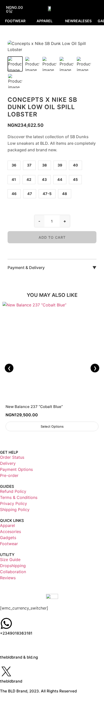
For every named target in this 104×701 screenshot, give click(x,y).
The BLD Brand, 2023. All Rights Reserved (38, 691)
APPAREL (45, 21)
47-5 (47, 193)
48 (64, 193)
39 (60, 165)
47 (29, 193)
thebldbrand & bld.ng (19, 657)
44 (59, 179)
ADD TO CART (52, 237)
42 (29, 179)
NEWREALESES (78, 21)
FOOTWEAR (15, 21)
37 (29, 165)
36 (14, 165)
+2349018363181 (16, 633)
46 (14, 193)
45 (75, 179)
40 (75, 165)
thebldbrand (11, 681)
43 (44, 179)
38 (44, 165)
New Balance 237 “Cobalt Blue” (34, 406)
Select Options (52, 426)
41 (14, 179)
